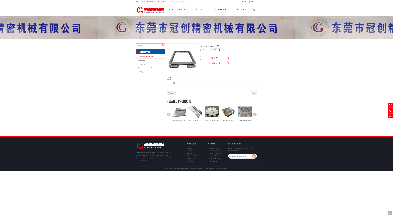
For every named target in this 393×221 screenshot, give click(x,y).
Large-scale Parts (214, 156)
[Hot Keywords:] (254, 10)
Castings (140, 72)
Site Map (191, 161)
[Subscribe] (254, 156)
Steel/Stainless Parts (215, 151)
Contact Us (191, 158)
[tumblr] (249, 2)
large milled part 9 (212, 120)
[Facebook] (252, 2)
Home (190, 148)
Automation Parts (214, 158)
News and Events (194, 156)
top (390, 213)
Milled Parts (141, 60)
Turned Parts (142, 64)
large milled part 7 (245, 120)
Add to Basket (213, 63)
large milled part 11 (179, 120)
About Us (191, 151)
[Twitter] (246, 2)
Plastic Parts (213, 161)
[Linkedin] (243, 2)
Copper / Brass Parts (215, 153)
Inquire (212, 58)
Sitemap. (225, 168)
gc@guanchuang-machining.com (175, 2)
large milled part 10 (195, 120)
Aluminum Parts (214, 148)
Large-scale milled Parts (146, 56)
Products (191, 153)
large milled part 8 (228, 120)
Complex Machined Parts (146, 68)
